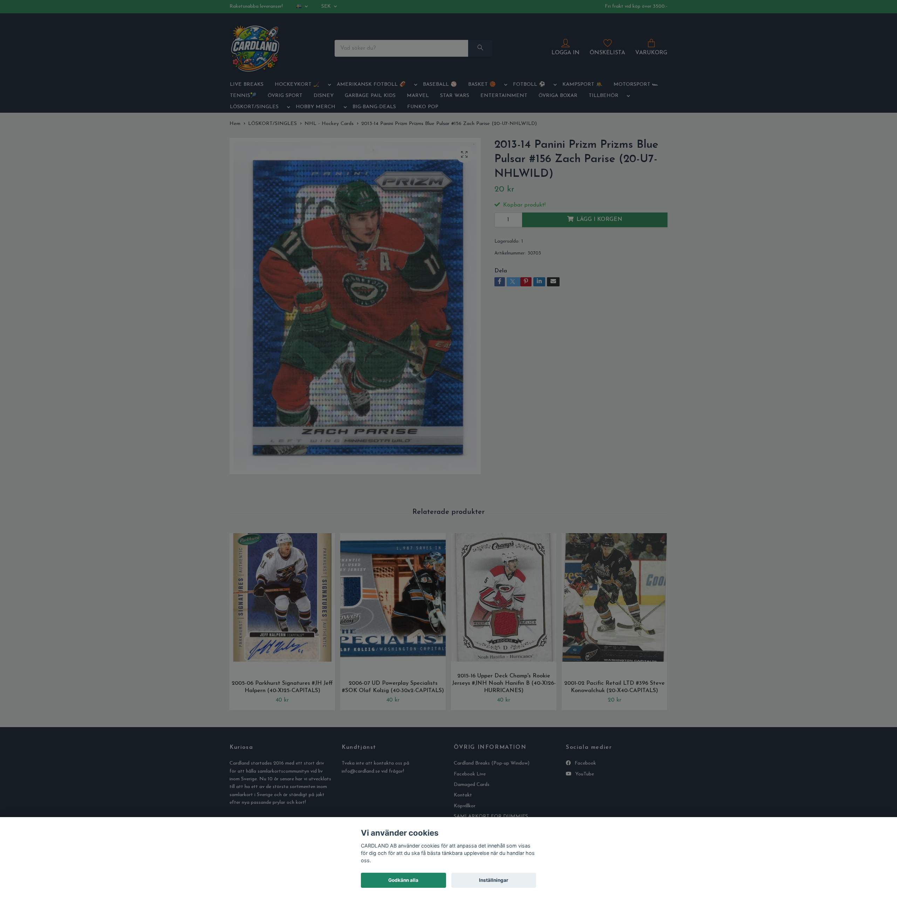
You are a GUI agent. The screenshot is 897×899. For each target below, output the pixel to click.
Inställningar (493, 880)
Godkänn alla (403, 880)
